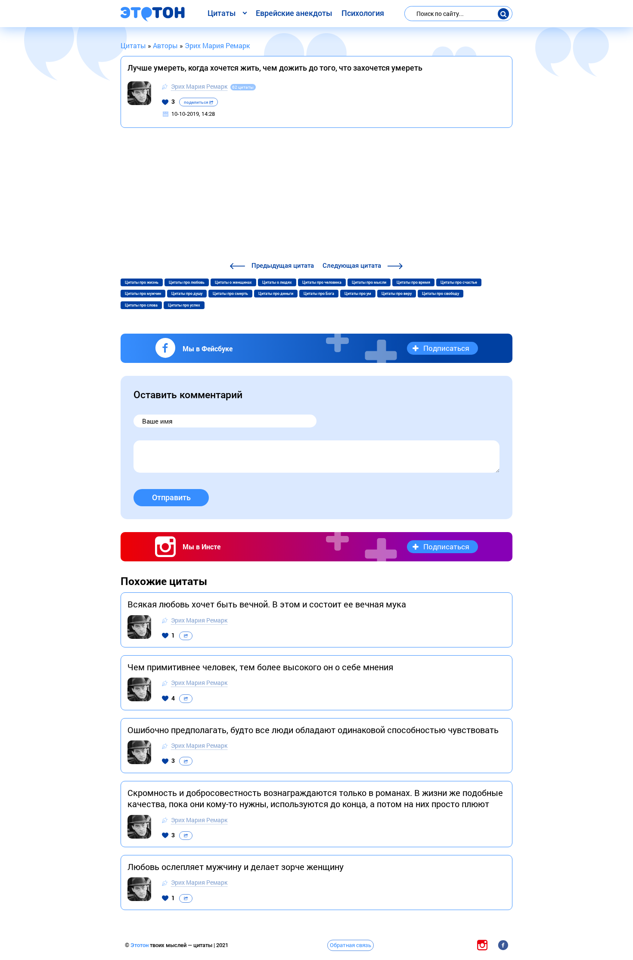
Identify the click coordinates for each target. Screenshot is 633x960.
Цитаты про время (413, 282)
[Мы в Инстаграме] (482, 945)
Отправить (171, 497)
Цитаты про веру (397, 293)
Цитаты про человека (321, 282)
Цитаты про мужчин (143, 293)
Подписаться (446, 348)
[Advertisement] (316, 196)
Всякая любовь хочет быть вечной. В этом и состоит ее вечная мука (266, 604)
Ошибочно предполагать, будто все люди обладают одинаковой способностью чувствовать (313, 729)
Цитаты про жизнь (141, 282)
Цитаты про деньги (275, 293)
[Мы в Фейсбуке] (503, 945)
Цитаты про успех (184, 305)
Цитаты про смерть (230, 293)
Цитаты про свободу (440, 293)
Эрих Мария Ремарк (199, 86)
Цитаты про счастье (459, 282)
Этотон (140, 945)
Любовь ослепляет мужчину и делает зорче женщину (235, 866)
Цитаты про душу (186, 293)
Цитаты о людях (277, 282)
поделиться (196, 102)
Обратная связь (350, 945)
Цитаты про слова (141, 305)
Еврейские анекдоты (294, 13)
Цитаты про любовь (187, 282)
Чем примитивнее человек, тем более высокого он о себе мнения (260, 666)
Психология (362, 13)
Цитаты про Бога (319, 293)
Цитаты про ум (357, 293)
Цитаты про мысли (369, 282)
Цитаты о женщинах (233, 282)
